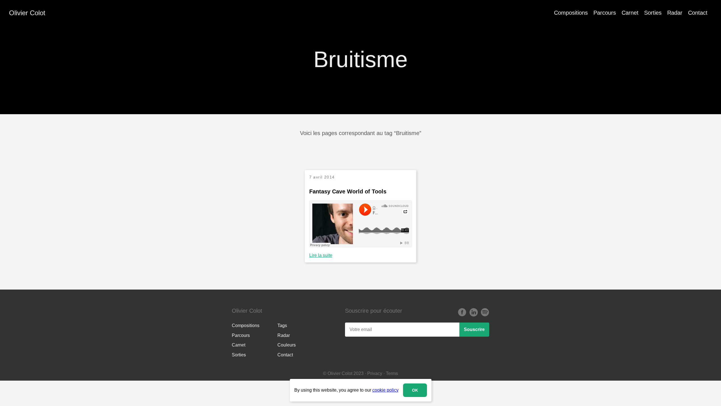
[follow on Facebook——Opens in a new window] (462, 313)
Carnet (630, 13)
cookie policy (385, 390)
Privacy (374, 373)
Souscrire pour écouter (373, 311)
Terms (392, 373)
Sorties (653, 13)
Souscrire (474, 329)
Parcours (604, 13)
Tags (282, 325)
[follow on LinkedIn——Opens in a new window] (473, 313)
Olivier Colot (27, 13)
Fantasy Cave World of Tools (347, 191)
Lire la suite (320, 255)
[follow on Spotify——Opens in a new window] (484, 313)
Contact (697, 13)
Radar (674, 13)
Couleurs (286, 345)
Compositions (571, 13)
